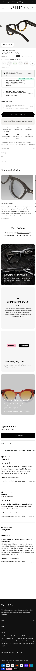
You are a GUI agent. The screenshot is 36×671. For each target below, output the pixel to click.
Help (2, 620)
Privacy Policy (9, 662)
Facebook (12, 652)
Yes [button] (16, 481)
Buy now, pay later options (28, 56)
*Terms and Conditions (18, 660)
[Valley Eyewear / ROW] (18, 7)
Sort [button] (3, 444)
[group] (18, 426)
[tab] (11, 450)
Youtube (19, 652)
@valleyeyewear (23, 233)
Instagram (4, 652)
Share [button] (23, 481)
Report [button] (19, 481)
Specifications (5, 148)
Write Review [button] (18, 435)
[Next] (32, 63)
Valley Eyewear (8, 660)
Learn (2, 626)
